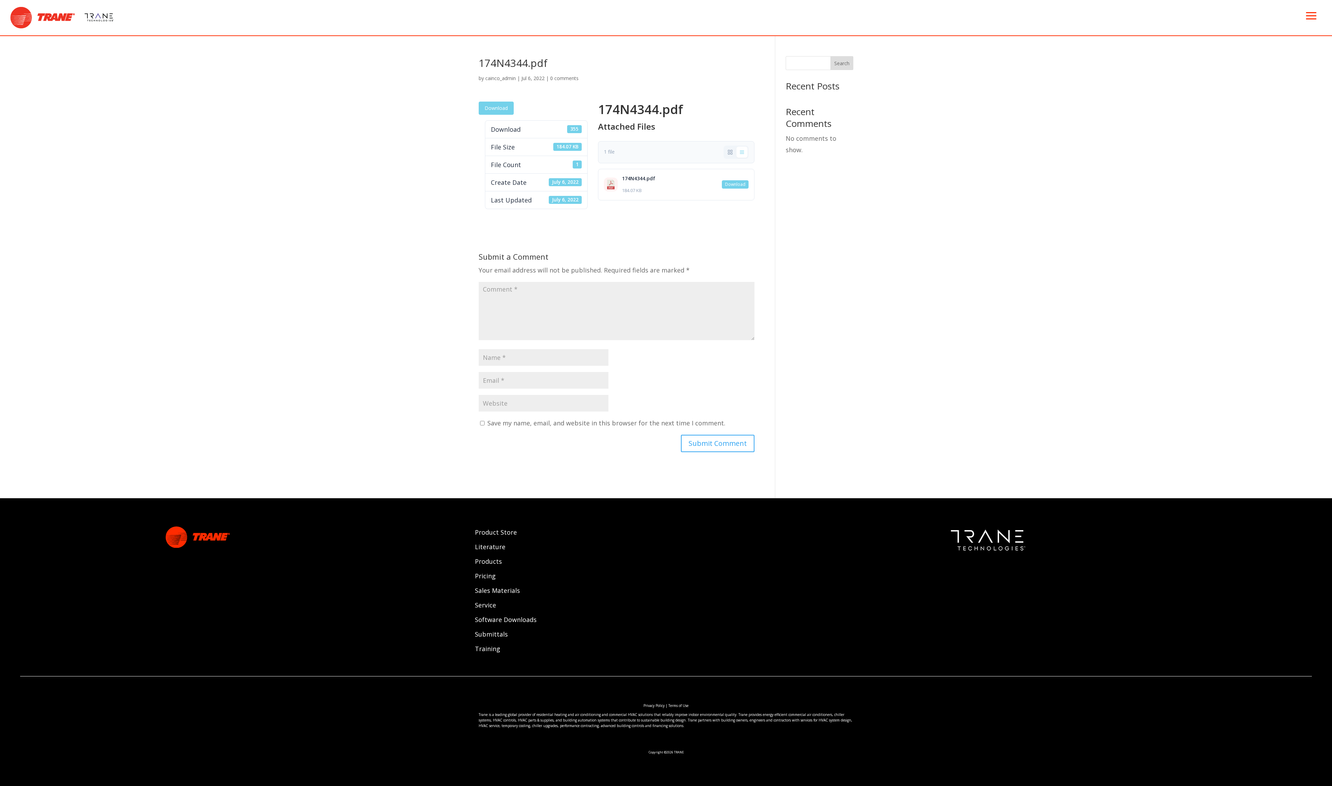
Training (487, 649)
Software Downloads (506, 620)
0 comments (564, 78)
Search (841, 63)
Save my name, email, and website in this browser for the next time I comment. (606, 423)
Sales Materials (497, 591)
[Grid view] (730, 152)
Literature (490, 547)
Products (488, 562)
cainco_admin (500, 78)
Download (496, 108)
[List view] (742, 152)
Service (485, 606)
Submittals (491, 635)
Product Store (496, 533)
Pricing (485, 576)
